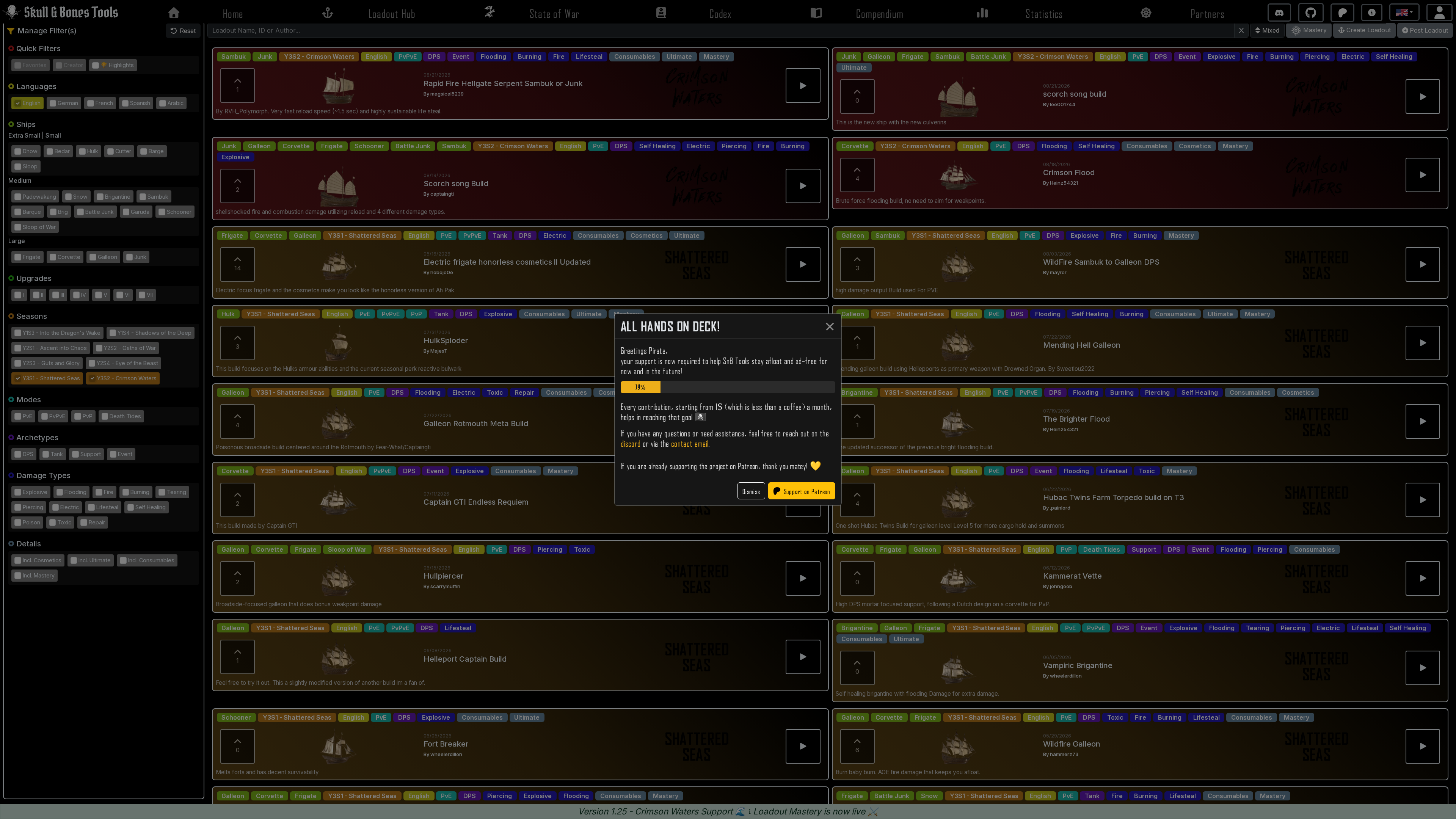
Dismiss (751, 490)
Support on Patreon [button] (807, 490)
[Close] (829, 326)
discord (630, 442)
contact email (689, 442)
